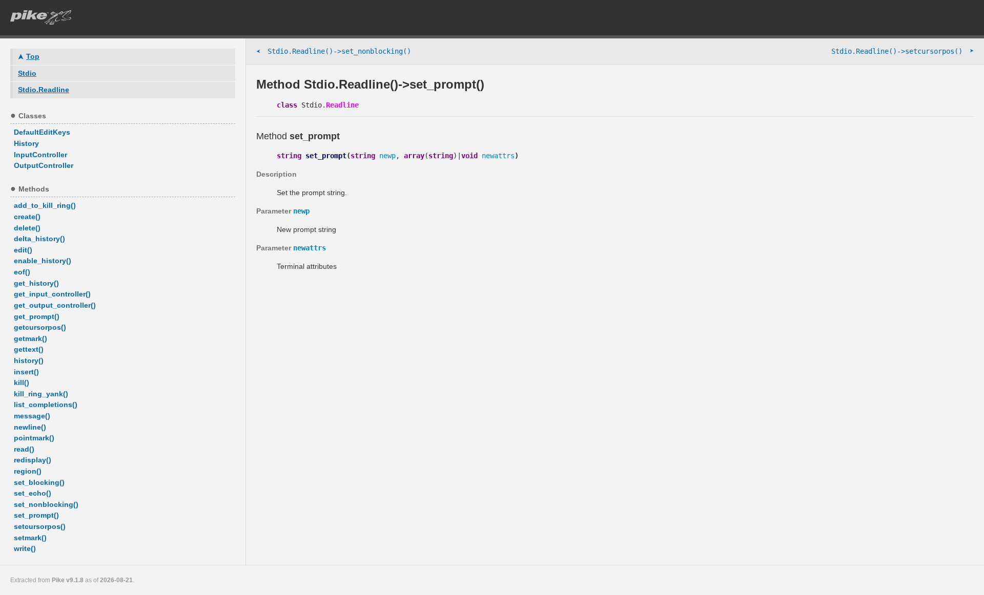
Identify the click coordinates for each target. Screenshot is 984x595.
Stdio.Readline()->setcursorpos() (902, 51)
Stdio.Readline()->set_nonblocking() (333, 51)
